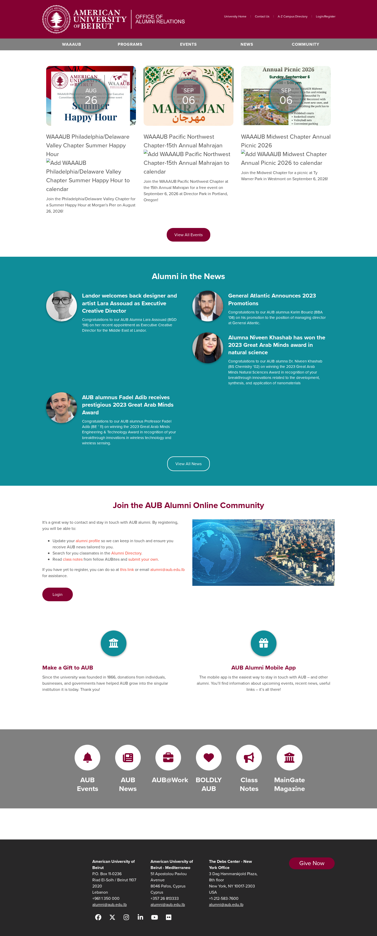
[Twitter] (112, 917)
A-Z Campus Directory (292, 16)
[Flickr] (168, 917)
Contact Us (262, 16)
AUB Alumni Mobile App (263, 667)
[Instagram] (126, 917)
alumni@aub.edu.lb (109, 905)
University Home (235, 16)
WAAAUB (71, 44)
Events (188, 44)
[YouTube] (154, 917)
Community (305, 44)
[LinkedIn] (140, 917)
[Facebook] (98, 917)
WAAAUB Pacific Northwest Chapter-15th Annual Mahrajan (183, 141)
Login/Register (325, 16)
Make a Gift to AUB (67, 667)
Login (58, 594)
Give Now (311, 863)
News (247, 44)
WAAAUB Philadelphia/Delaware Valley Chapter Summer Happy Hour (88, 145)
